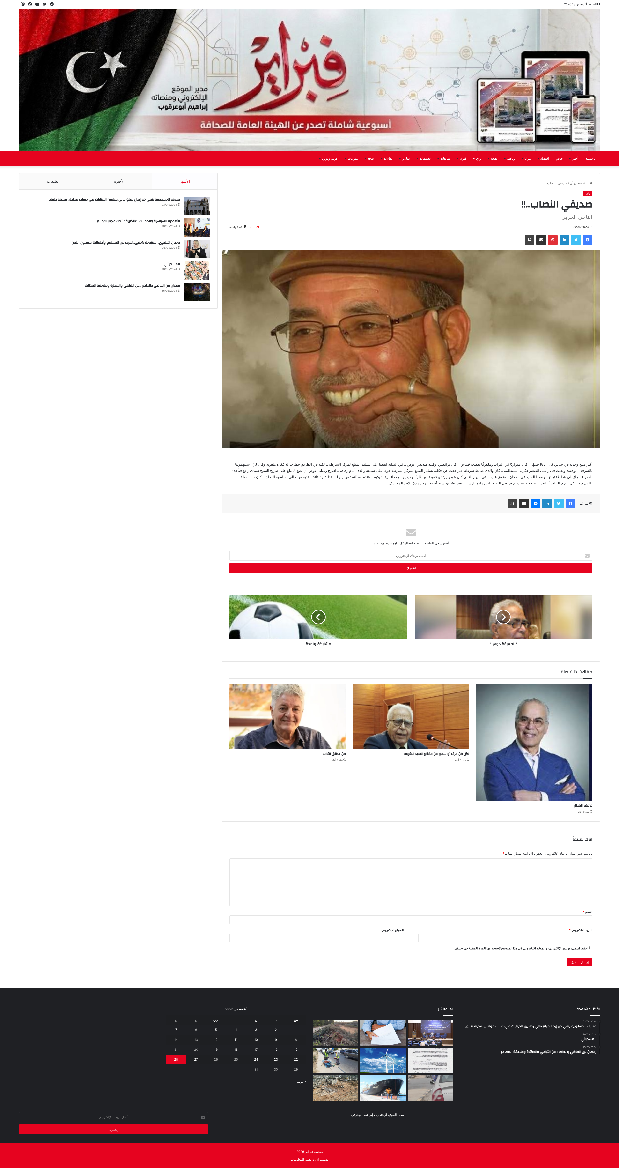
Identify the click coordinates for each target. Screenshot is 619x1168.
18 (236, 1049)
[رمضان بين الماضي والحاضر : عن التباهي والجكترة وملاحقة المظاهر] (197, 292)
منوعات (353, 158)
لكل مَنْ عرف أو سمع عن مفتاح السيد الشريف (436, 754)
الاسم (587, 912)
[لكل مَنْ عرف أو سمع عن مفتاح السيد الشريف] (411, 716)
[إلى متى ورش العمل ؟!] (382, 1060)
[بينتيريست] (553, 240)
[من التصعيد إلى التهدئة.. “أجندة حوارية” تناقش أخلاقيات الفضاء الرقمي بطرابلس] (430, 1033)
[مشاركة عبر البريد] (541, 240)
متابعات (445, 158)
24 (256, 1059)
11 (236, 1040)
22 (296, 1059)
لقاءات (387, 158)
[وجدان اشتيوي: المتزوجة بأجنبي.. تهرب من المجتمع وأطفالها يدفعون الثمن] (197, 249)
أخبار (575, 158)
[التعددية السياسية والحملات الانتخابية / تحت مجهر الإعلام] (197, 227)
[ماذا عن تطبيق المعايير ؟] (430, 1060)
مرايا (527, 158)
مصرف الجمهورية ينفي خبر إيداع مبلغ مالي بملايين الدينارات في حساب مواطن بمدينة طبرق (114, 199)
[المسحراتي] (197, 270)
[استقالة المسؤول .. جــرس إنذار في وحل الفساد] (382, 1033)
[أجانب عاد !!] (335, 1033)
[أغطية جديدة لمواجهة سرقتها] (335, 1060)
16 (276, 1049)
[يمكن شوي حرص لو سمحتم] (430, 1088)
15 (296, 1049)
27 (196, 1059)
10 (256, 1040)
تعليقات (53, 181)
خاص (559, 158)
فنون (463, 158)
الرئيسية (591, 158)
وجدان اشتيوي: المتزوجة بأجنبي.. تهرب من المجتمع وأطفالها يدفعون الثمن (126, 242)
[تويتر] (576, 240)
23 (276, 1059)
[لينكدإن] (564, 240)
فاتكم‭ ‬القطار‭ (583, 806)
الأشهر (185, 181)
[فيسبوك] (587, 240)
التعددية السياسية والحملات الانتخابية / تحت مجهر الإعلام (138, 221)
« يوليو (301, 1081)
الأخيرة (119, 181)
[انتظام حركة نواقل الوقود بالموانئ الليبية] (382, 1088)
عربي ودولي (330, 158)
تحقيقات (425, 158)
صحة (371, 158)
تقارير (406, 158)
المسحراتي (172, 264)
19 (216, 1049)
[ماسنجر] (535, 503)
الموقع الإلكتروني (392, 930)
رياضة (511, 158)
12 (216, 1040)
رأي (478, 158)
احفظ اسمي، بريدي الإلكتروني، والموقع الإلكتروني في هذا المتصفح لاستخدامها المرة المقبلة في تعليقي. (520, 948)
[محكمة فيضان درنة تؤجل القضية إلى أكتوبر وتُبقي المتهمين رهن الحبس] (335, 1088)
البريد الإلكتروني (580, 930)
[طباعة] (529, 240)
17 (256, 1049)
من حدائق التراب (334, 754)
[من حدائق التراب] (287, 716)
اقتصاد (544, 158)
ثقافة (494, 158)
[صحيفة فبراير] (309, 80)
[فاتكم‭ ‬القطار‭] (534, 742)
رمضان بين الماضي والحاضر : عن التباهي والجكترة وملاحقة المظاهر (132, 286)
